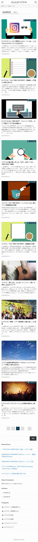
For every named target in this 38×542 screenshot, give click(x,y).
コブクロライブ (8, 527)
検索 (33, 438)
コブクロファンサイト (11, 523)
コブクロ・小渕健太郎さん (12, 507)
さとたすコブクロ (19, 2)
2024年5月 (7, 497)
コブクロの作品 (8, 515)
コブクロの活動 (8, 519)
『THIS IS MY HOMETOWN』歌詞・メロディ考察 (17, 449)
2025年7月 (7, 493)
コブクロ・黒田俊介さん (11, 511)
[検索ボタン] (35, 2)
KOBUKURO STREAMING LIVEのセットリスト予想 (17, 461)
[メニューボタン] (2, 2)
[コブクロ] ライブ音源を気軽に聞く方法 (14, 473)
